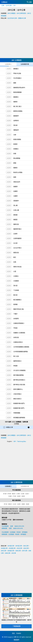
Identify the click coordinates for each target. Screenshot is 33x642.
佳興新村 (16, 120)
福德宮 (15, 102)
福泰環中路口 (17, 229)
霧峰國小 (16, 97)
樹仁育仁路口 (17, 106)
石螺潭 (15, 191)
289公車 (7, 553)
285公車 (3, 551)
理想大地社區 (17, 267)
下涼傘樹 (16, 290)
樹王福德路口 (17, 300)
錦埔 (14, 163)
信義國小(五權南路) (19, 333)
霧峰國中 (16, 116)
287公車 (24, 551)
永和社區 (16, 337)
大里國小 (16, 276)
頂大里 (15, 285)
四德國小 (16, 149)
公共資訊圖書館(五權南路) (21, 347)
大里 (14, 271)
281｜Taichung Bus (19, 441)
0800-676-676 (19, 526)
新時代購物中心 (18, 389)
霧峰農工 (16, 69)
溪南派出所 (16, 182)
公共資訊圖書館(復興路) (20, 351)
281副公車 (11, 546)
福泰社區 (16, 224)
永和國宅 (16, 318)
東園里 (15, 219)
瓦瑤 (14, 262)
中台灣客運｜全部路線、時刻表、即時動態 (14, 532)
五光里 (15, 243)
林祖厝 (15, 366)
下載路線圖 (16, 626)
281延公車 (18, 546)
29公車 (14, 553)
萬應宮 (15, 168)
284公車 (26, 548)
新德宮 (15, 144)
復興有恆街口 (17, 361)
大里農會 (16, 281)
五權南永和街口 (18, 342)
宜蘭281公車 (22, 18)
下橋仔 (15, 314)
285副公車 (10, 551)
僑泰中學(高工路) (18, 309)
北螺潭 (15, 196)
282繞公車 (12, 548)
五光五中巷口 (17, 248)
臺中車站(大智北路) (19, 384)
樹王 (14, 257)
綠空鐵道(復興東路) (19, 417)
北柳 (14, 135)
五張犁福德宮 (17, 238)
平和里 (15, 328)
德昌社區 (16, 252)
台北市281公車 (12, 18)
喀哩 (14, 177)
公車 (2, 5)
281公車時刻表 (21, 13)
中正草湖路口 (17, 78)
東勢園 (15, 215)
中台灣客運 (5, 526)
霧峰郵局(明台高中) (19, 87)
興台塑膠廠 (16, 158)
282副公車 (4, 548)
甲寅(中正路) (17, 73)
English (18, 633)
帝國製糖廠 (16, 413)
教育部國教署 (17, 92)
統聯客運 (4, 528)
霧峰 (14, 83)
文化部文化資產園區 (19, 370)
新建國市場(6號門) (19, 403)
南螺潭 (15, 186)
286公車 (18, 551)
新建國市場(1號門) (18, 408)
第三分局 (16, 356)
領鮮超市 (16, 130)
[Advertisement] (16, 39)
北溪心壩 (16, 210)
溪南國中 (16, 201)
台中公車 (9, 5)
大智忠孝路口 (17, 394)
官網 (11, 526)
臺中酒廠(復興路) (18, 375)
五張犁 (15, 234)
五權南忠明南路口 (18, 323)
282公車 (25, 546)
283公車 (19, 548)
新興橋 (15, 304)
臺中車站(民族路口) (19, 380)
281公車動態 (11, 13)
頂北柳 (15, 125)
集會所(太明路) (18, 172)
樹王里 (15, 295)
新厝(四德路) (17, 139)
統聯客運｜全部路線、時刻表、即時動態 (14, 534)
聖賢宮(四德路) (18, 111)
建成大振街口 (17, 399)
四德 (14, 153)
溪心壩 (15, 205)
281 (14, 5)
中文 (13, 633)
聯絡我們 (16, 640)
